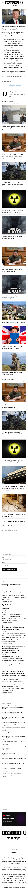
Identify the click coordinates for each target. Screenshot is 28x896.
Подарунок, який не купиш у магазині (11, 585)
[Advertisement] (14, 793)
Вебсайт (3, 562)
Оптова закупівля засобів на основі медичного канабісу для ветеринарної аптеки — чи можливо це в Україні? (13, 649)
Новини (11, 85)
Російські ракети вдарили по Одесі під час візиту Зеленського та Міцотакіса (13, 128)
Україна (4, 87)
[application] (14, 819)
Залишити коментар (7, 601)
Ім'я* (2, 551)
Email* (3, 557)
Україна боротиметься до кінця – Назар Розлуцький (12, 373)
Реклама (14, 847)
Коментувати (4, 533)
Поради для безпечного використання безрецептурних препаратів (12, 606)
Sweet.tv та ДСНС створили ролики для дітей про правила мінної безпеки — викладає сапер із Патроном (14, 758)
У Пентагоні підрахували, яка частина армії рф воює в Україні (14, 747)
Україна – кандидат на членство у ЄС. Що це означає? (13, 764)
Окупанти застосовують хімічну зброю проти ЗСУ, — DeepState (12, 211)
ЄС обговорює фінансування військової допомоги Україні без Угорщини (12, 184)
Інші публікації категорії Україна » (19, 381)
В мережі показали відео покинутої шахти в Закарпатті (13, 237)
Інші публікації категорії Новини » (19, 103)
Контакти (14, 849)
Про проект (14, 852)
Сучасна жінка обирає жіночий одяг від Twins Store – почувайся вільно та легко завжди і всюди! (14, 627)
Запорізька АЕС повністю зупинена (13, 322)
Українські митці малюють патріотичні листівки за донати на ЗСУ (12, 752)
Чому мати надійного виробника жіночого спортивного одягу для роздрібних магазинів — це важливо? (14, 673)
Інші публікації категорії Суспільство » (18, 244)
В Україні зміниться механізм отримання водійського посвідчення (12, 774)
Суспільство (17, 85)
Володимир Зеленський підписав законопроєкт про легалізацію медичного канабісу (13, 156)
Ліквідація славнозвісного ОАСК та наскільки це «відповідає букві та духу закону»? (13, 488)
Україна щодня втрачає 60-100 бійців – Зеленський (11, 769)
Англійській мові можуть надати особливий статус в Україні (12, 347)
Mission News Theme (9, 893)
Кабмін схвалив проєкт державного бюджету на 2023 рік (13, 515)
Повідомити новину (14, 844)
